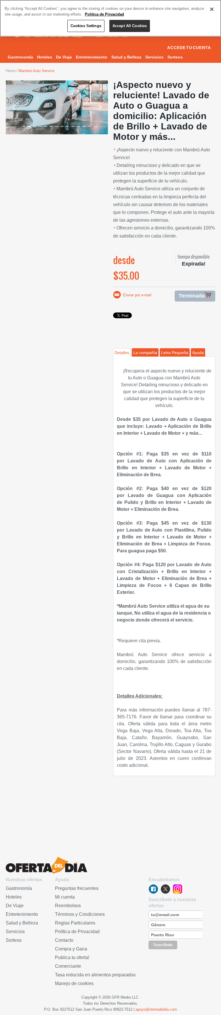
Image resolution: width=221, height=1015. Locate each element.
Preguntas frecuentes (76, 888)
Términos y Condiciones (80, 914)
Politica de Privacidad (104, 14)
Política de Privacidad (77, 931)
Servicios (154, 57)
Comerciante (68, 966)
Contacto (64, 940)
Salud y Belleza (126, 57)
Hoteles (44, 57)
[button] (13, 107)
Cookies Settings (86, 26)
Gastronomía (20, 57)
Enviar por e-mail (137, 295)
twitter (165, 889)
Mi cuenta (65, 897)
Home (11, 71)
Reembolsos (68, 905)
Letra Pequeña (174, 352)
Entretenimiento (91, 57)
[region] (110, 18)
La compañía (145, 352)
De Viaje (64, 57)
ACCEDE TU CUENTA (189, 47)
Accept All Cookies (130, 26)
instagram (177, 889)
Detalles (122, 352)
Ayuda (198, 352)
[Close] (211, 9)
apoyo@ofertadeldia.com (156, 1009)
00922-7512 (122, 1009)
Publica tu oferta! (72, 957)
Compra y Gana (71, 948)
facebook (153, 889)
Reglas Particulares (75, 922)
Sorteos (175, 57)
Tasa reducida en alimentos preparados (95, 974)
